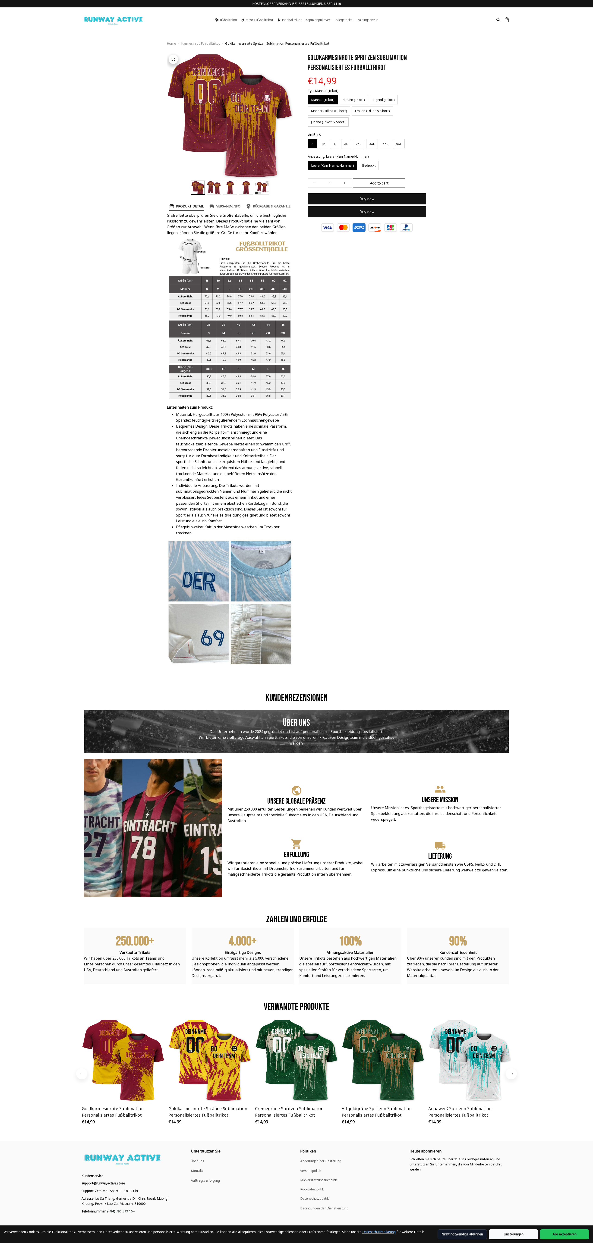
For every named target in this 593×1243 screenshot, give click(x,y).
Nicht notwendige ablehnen (462, 1234)
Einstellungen (514, 1234)
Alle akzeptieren (565, 1234)
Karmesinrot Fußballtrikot (200, 43)
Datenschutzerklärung (379, 1232)
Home (171, 43)
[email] (103, 1183)
